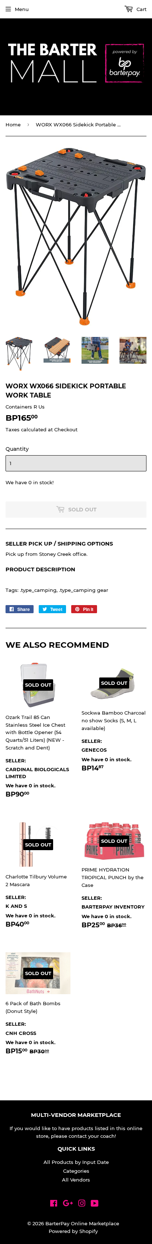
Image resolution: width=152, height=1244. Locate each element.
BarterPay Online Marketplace (82, 1223)
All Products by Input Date (76, 1162)
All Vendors (76, 1180)
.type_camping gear (83, 590)
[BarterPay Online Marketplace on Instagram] (82, 1204)
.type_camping (38, 590)
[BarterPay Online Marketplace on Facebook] (54, 1204)
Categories (76, 1171)
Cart (140, 9)
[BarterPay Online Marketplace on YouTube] (95, 1204)
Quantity (17, 449)
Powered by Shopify (73, 1231)
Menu (22, 9)
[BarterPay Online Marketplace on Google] (68, 1204)
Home (13, 124)
